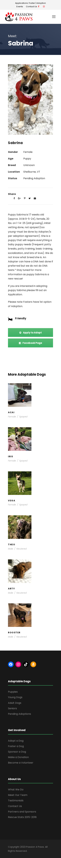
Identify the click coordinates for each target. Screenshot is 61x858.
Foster (32, 3)
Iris (30, 440)
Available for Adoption (34, 489)
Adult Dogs (14, 703)
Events (19, 6)
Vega (30, 484)
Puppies (37, 402)
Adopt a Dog (15, 741)
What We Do (15, 789)
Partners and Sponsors (22, 811)
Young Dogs (37, 446)
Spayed (23, 416)
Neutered (21, 548)
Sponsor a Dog (17, 751)
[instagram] (44, 6)
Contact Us (32, 6)
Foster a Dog (16, 746)
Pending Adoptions (19, 714)
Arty (30, 572)
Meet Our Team (17, 795)
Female (12, 416)
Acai (30, 396)
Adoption (41, 3)
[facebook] (38, 6)
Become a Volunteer (20, 762)
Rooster (30, 616)
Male (10, 548)
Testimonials (15, 800)
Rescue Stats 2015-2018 (22, 817)
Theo (30, 528)
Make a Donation (18, 757)
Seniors (12, 708)
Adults (22, 487)
